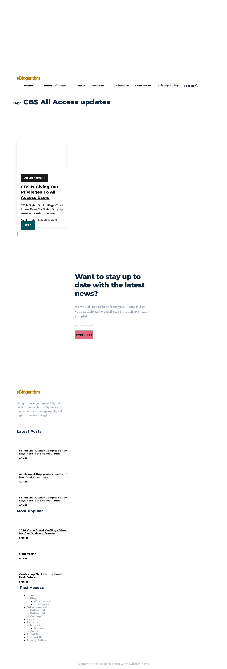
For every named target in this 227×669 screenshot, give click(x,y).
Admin (25, 219)
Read (27, 225)
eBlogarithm (28, 392)
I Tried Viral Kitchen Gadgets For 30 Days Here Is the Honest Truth (43, 452)
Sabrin (23, 537)
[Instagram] (24, 424)
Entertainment (34, 177)
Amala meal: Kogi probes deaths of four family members (43, 475)
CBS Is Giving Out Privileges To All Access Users (39, 192)
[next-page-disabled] (17, 234)
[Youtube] (30, 424)
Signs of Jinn (27, 553)
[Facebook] (18, 424)
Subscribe (84, 334)
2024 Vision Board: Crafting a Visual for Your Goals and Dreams (43, 532)
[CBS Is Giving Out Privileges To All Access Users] (41, 151)
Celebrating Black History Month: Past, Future (41, 576)
